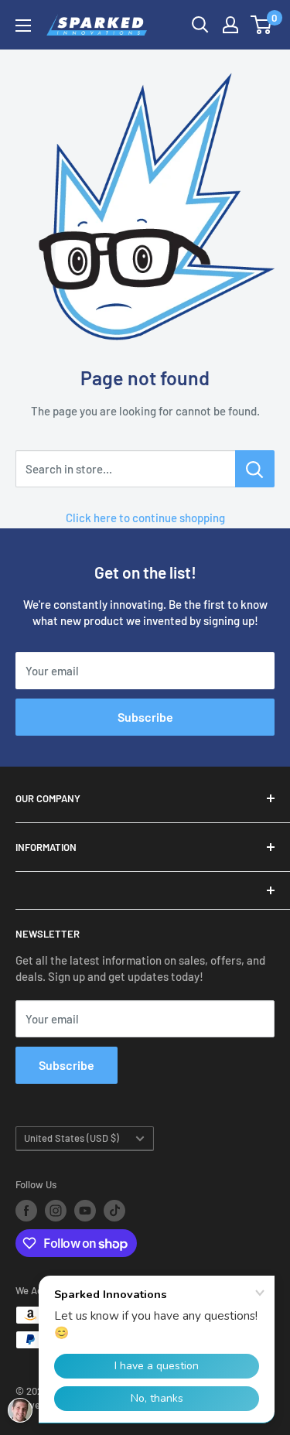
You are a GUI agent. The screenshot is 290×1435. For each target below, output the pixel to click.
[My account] (230, 24)
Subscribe (145, 716)
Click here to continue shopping (145, 517)
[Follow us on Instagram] (56, 1210)
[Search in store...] (255, 468)
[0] (261, 24)
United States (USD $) (71, 1138)
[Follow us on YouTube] (85, 1210)
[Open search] (200, 24)
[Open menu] (23, 25)
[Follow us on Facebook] (26, 1210)
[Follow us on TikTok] (114, 1210)
